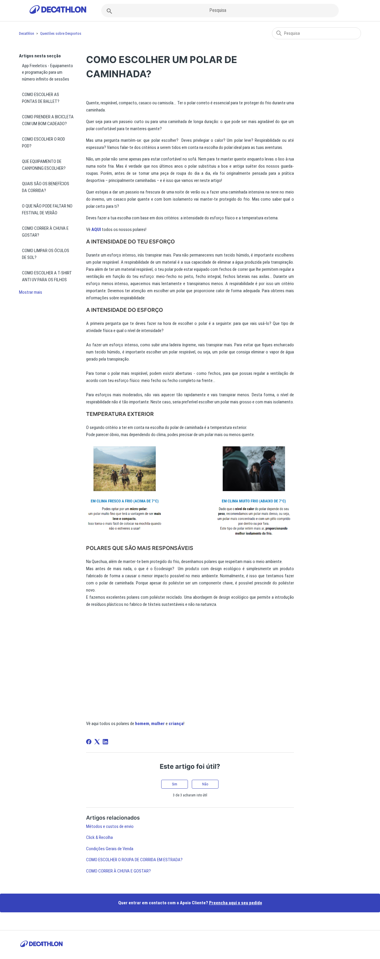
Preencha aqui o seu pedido (235, 902)
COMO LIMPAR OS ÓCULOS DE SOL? (45, 254)
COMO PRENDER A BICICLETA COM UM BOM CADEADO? (48, 120)
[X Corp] (97, 741)
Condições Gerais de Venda (109, 848)
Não (205, 784)
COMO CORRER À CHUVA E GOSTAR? (45, 232)
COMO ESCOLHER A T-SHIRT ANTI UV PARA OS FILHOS (47, 276)
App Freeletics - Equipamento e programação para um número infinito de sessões (47, 72)
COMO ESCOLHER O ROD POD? (43, 142)
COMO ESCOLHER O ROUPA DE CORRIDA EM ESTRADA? (134, 859)
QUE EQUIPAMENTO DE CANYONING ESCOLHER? (44, 165)
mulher (158, 723)
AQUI (96, 229)
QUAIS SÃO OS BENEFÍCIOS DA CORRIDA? (45, 187)
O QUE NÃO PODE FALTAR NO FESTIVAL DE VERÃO (47, 209)
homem (142, 723)
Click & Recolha (99, 837)
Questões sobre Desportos (60, 33)
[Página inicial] (58, 11)
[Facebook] (88, 741)
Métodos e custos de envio (110, 826)
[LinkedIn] (105, 741)
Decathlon (26, 33)
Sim (174, 784)
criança (176, 723)
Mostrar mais (30, 292)
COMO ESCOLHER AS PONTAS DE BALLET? (40, 98)
